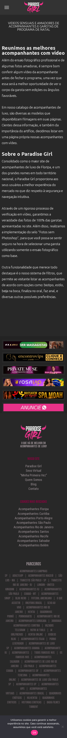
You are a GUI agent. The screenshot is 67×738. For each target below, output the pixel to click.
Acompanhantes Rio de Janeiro (33, 527)
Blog (33, 484)
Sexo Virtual (33, 470)
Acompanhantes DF (28, 671)
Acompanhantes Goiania (26, 648)
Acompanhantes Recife (33, 536)
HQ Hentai (32, 698)
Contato (33, 489)
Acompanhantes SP (26, 684)
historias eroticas (32, 702)
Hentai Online (35, 634)
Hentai (31, 612)
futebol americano (41, 598)
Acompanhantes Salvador (33, 541)
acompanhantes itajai (32, 639)
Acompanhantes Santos (33, 531)
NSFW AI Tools (37, 630)
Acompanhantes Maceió (40, 576)
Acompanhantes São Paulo (33, 522)
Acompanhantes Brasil (31, 693)
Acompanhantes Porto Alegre (34, 518)
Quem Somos (33, 480)
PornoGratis (25, 616)
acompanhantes (20, 653)
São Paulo (29, 666)
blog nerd (20, 598)
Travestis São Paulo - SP (33, 580)
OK (34, 732)
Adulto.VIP (18, 576)
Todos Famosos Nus (44, 653)
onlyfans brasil (33, 603)
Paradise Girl (33, 466)
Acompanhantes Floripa (33, 509)
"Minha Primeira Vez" (33, 475)
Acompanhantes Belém (33, 545)
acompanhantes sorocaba (32, 621)
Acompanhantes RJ (29, 589)
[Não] (62, 726)
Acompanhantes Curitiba (33, 514)
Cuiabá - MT (30, 594)
